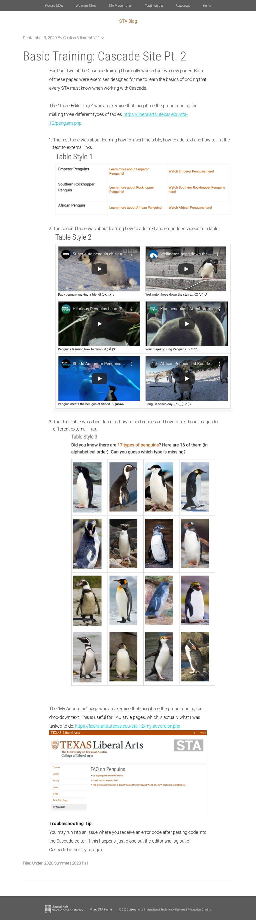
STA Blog (128, 21)
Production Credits (199, 909)
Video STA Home (101, 909)
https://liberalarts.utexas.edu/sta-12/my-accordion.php (127, 726)
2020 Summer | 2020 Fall (66, 863)
